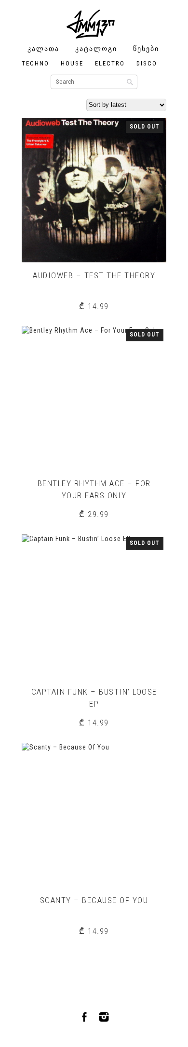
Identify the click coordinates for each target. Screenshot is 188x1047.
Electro (110, 63)
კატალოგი (96, 48)
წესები (146, 48)
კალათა (43, 48)
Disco (146, 63)
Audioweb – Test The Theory (94, 275)
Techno (35, 63)
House (72, 63)
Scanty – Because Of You (94, 900)
